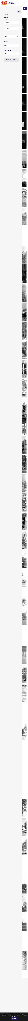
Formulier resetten (11, 60)
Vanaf (5, 20)
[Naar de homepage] (8, 3)
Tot (4, 26)
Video (6, 14)
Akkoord (14, 1018)
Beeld (6, 13)
